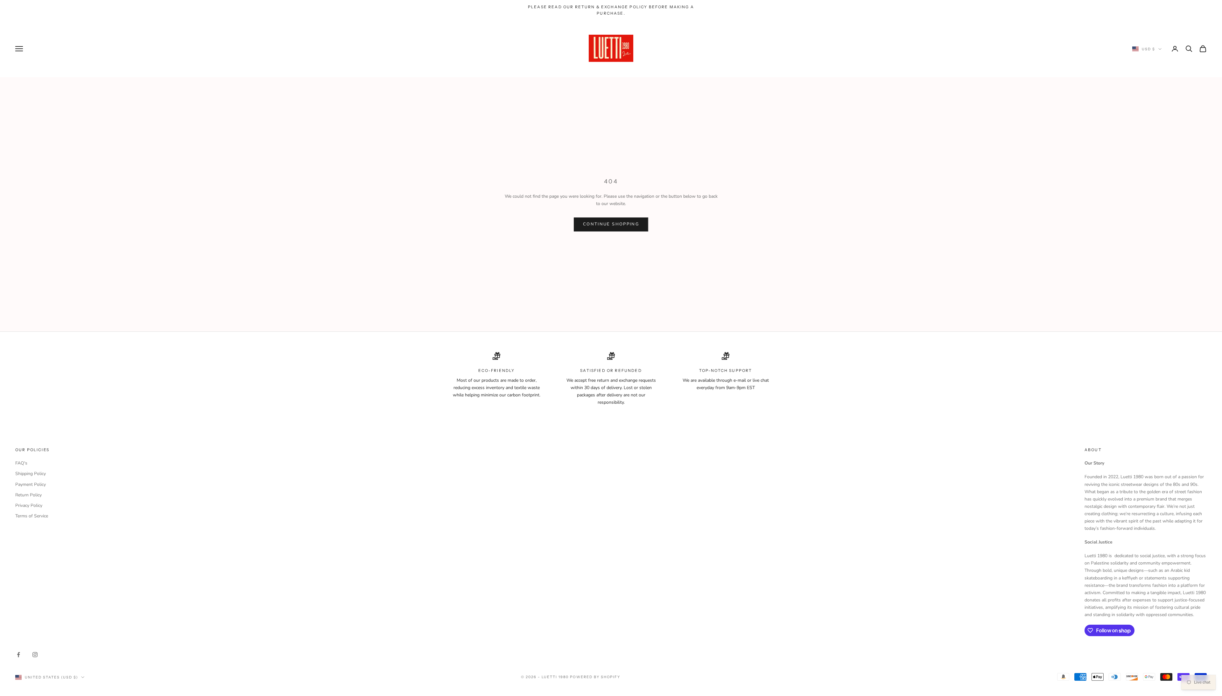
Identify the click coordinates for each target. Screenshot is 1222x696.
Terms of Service (31, 516)
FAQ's (21, 463)
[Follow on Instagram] (35, 654)
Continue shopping (611, 224)
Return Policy (28, 495)
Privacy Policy (28, 505)
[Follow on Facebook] (18, 654)
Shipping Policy (30, 474)
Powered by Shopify (595, 677)
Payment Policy (30, 484)
